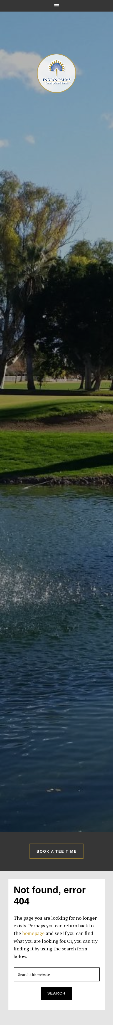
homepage (33, 933)
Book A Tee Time (57, 851)
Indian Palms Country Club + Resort (56, 73)
